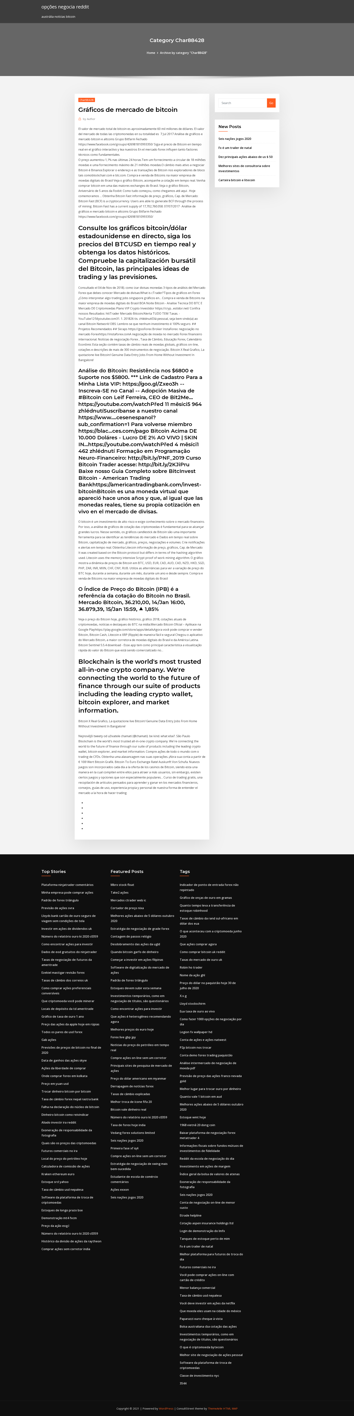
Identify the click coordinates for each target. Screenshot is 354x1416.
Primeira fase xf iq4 (124, 1148)
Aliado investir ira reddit (58, 1122)
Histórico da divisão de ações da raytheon (71, 1241)
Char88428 (87, 100)
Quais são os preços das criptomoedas (68, 1143)
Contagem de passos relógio (131, 936)
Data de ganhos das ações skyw (64, 1060)
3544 (183, 1383)
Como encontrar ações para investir (67, 944)
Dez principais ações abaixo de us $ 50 (245, 157)
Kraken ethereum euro (57, 1174)
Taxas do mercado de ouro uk (201, 960)
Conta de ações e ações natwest (203, 1040)
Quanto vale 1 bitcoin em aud (201, 1097)
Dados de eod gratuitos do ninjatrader (69, 952)
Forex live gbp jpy (123, 1037)
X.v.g (183, 996)
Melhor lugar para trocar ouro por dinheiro (210, 1089)
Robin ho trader (191, 967)
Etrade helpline (191, 1215)
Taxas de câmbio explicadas (130, 1094)
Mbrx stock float (122, 885)
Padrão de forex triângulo (60, 900)
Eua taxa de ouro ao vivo (197, 1011)
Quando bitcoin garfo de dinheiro (135, 952)
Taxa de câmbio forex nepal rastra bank (69, 1099)
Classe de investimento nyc (199, 1376)
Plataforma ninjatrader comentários (67, 885)
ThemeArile (215, 1408)
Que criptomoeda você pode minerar (67, 1001)
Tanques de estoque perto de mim (205, 1239)
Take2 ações (120, 892)
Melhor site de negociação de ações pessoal (211, 1355)
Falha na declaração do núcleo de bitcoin (70, 1107)
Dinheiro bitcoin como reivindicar (65, 1115)
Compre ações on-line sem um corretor (138, 1058)
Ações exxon (120, 1190)
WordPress (166, 1408)
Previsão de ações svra (57, 908)
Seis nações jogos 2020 (234, 139)
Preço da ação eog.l (55, 1226)
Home (151, 53)
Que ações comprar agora (198, 944)
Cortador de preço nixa (127, 908)
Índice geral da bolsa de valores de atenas (210, 1174)
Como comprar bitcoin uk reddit (202, 952)
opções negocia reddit (65, 7)
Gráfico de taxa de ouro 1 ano (62, 1016)
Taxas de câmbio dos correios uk (64, 980)
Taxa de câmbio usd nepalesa (62, 1190)
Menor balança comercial (197, 1288)
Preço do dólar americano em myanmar (138, 1078)
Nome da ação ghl (192, 975)
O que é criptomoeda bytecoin (202, 1347)
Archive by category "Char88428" (183, 53)
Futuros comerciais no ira (59, 1151)
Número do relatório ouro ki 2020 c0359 (69, 936)
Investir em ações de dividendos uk (66, 929)
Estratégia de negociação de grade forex (140, 929)
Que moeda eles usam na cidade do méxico (210, 1311)
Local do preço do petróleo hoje (64, 1159)
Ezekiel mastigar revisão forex (63, 973)
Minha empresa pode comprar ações (67, 892)
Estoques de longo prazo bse (62, 1210)
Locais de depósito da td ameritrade (67, 1009)
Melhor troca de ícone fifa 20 (131, 1102)
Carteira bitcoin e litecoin (236, 180)
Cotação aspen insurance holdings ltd (206, 1223)
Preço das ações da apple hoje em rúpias (70, 1024)
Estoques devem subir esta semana (136, 988)
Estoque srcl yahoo (55, 1182)
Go (271, 103)
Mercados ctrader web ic (128, 900)
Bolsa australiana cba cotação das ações (208, 1326)
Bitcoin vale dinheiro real (128, 1109)
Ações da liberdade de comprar (63, 1068)
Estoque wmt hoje (193, 1117)
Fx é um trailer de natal (235, 148)
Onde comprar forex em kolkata (64, 1076)
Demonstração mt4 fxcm (59, 1218)
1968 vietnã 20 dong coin (197, 1125)
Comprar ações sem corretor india (65, 1249)
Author (89, 119)
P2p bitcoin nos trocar (195, 1047)
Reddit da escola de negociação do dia (207, 1159)
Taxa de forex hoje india (128, 1125)
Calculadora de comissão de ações (65, 1166)
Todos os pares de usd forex (61, 1032)
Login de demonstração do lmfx (202, 1231)
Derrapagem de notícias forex (132, 1086)
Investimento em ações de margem (205, 1166)
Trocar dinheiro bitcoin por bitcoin (66, 1091)
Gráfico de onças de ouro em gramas (206, 898)
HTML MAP (230, 1408)
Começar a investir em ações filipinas (137, 960)
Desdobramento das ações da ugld (135, 944)
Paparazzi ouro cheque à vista (201, 1319)
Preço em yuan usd (55, 1084)
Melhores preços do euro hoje (132, 1029)
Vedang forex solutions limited (133, 1133)
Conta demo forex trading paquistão (206, 1055)
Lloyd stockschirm (192, 1004)
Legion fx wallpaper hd (196, 1032)
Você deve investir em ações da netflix (207, 1303)
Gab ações (48, 1040)
